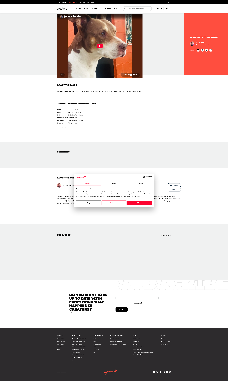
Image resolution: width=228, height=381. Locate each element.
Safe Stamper (81, 2)
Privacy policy (136, 341)
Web (95, 338)
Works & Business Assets (79, 338)
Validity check (76, 352)
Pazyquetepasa (200, 42)
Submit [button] (121, 309)
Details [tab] (114, 183)
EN (167, 2)
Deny (88, 203)
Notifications (97, 344)
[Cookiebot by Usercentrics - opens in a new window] (144, 177)
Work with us (164, 344)
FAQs (162, 338)
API (73, 360)
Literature (94, 8)
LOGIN (159, 8)
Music (86, 8)
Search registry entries (78, 349)
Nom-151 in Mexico (138, 354)
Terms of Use (136, 338)
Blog (92, 2)
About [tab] (141, 183)
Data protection (137, 349)
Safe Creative (63, 2)
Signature (96, 349)
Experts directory (77, 357)
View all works (165, 235)
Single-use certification (116, 341)
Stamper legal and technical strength (143, 352)
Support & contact (166, 341)
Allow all (139, 203)
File (94, 352)
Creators (72, 2)
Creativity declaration (78, 344)
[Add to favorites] (220, 37)
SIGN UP (168, 8)
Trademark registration (78, 341)
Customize (113, 203)
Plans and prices (114, 338)
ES (169, 2)
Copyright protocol (138, 346)
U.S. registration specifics (79, 346)
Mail (95, 341)
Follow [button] (174, 189)
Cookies (135, 344)
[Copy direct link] (210, 50)
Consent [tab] (87, 183)
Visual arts (77, 8)
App (95, 346)
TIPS (87, 2)
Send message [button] (174, 185)
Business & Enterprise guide (118, 344)
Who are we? (60, 338)
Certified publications (78, 354)
